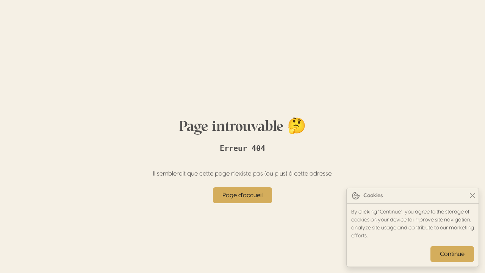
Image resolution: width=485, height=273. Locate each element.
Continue (452, 254)
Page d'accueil (242, 195)
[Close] (472, 196)
